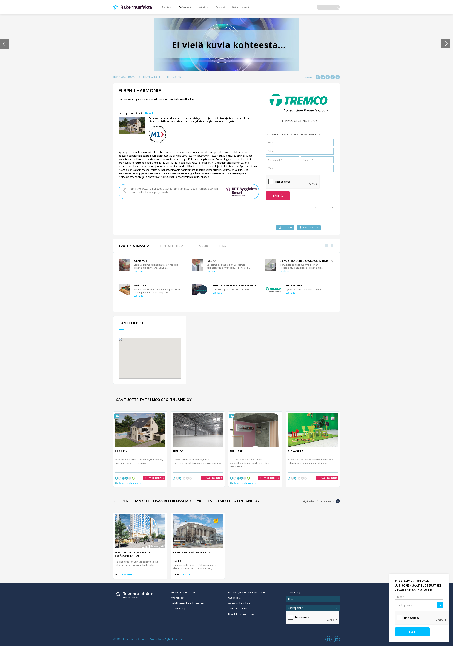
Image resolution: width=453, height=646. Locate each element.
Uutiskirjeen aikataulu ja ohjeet (187, 603)
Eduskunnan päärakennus (191, 552)
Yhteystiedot (295, 285)
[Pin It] (327, 77)
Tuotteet (167, 7)
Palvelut (220, 7)
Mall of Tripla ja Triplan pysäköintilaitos (132, 554)
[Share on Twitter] (332, 77)
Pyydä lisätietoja (156, 477)
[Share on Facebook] (318, 77)
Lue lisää (138, 270)
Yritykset (204, 7)
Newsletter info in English (241, 614)
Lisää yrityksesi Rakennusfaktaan (246, 592)
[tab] (133, 245)
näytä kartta (310, 227)
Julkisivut (140, 260)
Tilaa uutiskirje (178, 608)
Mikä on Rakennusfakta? (184, 592)
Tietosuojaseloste (238, 608)
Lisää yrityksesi (240, 7)
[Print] (337, 77)
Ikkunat (212, 260)
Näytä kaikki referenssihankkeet (318, 501)
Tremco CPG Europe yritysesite (234, 285)
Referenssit (185, 7)
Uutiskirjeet (234, 597)
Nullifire (128, 574)
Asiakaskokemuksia (239, 603)
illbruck (149, 113)
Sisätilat (140, 285)
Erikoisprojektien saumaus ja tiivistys (306, 260)
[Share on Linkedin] (322, 77)
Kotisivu (287, 227)
